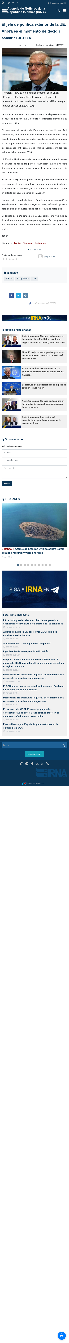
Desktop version (34, 754)
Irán (29, 249)
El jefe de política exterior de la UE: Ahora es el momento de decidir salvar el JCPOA (34, 31)
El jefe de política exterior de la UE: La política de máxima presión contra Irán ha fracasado (43, 371)
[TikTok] (32, 763)
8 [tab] (42, 565)
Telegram (28, 243)
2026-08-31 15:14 (13, 647)
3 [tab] (25, 565)
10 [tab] (50, 565)
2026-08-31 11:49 (12, 693)
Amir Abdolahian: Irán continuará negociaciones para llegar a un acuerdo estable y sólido (41, 420)
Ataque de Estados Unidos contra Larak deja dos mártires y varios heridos (33, 551)
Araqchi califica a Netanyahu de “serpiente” (27, 643)
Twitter (18, 243)
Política (37, 249)
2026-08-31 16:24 (13, 627)
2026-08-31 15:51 (13, 639)
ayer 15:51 (8, 557)
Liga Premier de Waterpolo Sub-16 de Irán (25, 651)
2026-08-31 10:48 (13, 731)
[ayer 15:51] (34, 525)
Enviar (7, 483)
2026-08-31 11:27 (12, 705)
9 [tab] (46, 565)
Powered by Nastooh (36, 783)
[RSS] (47, 763)
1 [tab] (17, 565)
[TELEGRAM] (27, 763)
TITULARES (12, 499)
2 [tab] (21, 565)
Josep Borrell (23, 278)
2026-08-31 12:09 (13, 681)
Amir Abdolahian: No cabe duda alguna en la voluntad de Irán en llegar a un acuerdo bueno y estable (43, 404)
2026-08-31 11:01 (12, 720)
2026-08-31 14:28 (13, 655)
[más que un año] (11, 340)
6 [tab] (35, 565)
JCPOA (9, 278)
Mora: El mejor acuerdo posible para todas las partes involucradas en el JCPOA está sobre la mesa (43, 355)
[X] (42, 763)
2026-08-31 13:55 (13, 670)
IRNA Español (28, 10)
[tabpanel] (34, 531)
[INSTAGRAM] (22, 763)
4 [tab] (28, 565)
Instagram (40, 243)
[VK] (37, 763)
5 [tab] (32, 565)
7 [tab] (39, 565)
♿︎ (62, 1335)
